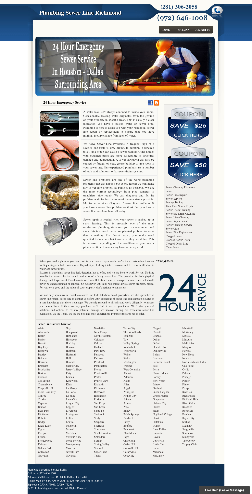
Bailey (127, 410)
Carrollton (129, 440)
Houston (70, 347)
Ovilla (185, 369)
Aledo (126, 380)
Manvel (70, 429)
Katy (68, 373)
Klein (69, 384)
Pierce (97, 369)
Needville (99, 328)
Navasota (71, 455)
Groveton (43, 455)
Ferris (156, 369)
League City (73, 403)
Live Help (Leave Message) (224, 490)
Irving (156, 425)
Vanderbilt (129, 347)
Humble (70, 362)
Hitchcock (71, 339)
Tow (125, 339)
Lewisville (158, 440)
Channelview (45, 384)
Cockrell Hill (130, 448)
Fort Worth (159, 380)
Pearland (99, 362)
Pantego (186, 377)
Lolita (69, 418)
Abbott (127, 373)
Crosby (42, 399)
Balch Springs (131, 414)
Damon (42, 407)
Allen (126, 384)
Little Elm (158, 444)
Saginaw (187, 425)
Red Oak (187, 392)
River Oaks (188, 403)
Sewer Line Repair (176, 195)
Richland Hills (190, 399)
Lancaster (158, 433)
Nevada (186, 351)
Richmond (100, 388)
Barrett (42, 343)
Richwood (99, 392)
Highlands (71, 336)
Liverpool (71, 410)
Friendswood (45, 440)
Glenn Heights (161, 392)
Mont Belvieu (73, 440)
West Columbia (131, 369)
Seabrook (99, 414)
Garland (157, 388)
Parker (186, 380)
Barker (41, 339)
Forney (157, 377)
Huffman (71, 351)
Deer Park (43, 410)
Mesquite (187, 339)
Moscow (70, 448)
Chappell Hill (45, 388)
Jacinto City (72, 365)
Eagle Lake (44, 425)
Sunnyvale (188, 437)
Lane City (71, 399)
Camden (42, 377)
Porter (97, 377)
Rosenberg (100, 395)
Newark (186, 358)
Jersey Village (74, 369)
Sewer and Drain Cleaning (180, 213)
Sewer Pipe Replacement (179, 232)
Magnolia (71, 425)
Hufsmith (71, 354)
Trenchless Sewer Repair (179, 206)
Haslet (156, 407)
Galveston (43, 452)
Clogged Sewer (174, 236)
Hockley (70, 343)
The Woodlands (132, 332)
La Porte (71, 392)
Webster (127, 365)
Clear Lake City (47, 392)
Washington (129, 362)
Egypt (41, 429)
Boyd (126, 437)
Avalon (127, 403)
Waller (127, 354)
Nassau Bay (72, 452)
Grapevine (158, 399)
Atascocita (43, 332)
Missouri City (73, 437)
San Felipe (100, 403)
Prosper (186, 388)
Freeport (42, 433)
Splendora (99, 437)
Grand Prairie (160, 395)
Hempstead (72, 332)
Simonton (99, 429)
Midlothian (188, 343)
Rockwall (187, 410)
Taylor (97, 455)
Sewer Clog (172, 228)
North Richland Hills (194, 362)
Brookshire (44, 369)
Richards (99, 384)
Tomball (128, 336)
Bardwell (128, 418)
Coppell (157, 328)
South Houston (102, 433)
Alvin (41, 328)
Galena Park (45, 448)
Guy (68, 328)
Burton (42, 373)
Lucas (156, 448)
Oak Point (188, 365)
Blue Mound (130, 433)
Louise (69, 422)
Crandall (157, 336)
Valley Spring (131, 343)
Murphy (186, 347)
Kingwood (72, 380)
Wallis (126, 358)
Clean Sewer (173, 247)
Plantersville (101, 373)
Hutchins (158, 422)
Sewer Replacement (177, 221)
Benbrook (128, 429)
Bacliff (41, 336)
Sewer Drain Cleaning (178, 210)
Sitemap (183, 30)
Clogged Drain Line (177, 243)
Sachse (186, 422)
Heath (156, 410)
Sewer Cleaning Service (179, 225)
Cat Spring (44, 380)
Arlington (128, 392)
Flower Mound (161, 373)
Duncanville (159, 351)
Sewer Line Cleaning (177, 217)
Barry (126, 422)
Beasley (42, 354)
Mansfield (158, 452)
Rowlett (186, 414)
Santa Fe (99, 410)
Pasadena (99, 354)
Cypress (42, 403)
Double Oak (159, 347)
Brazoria (42, 362)
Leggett (70, 407)
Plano (185, 384)
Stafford (98, 448)
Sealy (97, 418)
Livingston (72, 414)
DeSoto (157, 343)
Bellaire (42, 358)
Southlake (187, 433)
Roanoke (187, 407)
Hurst (156, 418)
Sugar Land (100, 452)
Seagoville (188, 429)
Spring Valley (101, 444)
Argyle (127, 388)
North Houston (102, 336)
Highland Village (162, 414)
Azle (126, 407)
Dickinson (43, 414)
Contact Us (202, 30)
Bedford (127, 425)
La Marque (72, 388)
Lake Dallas (159, 429)
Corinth (157, 332)
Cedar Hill (129, 444)
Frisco (156, 384)
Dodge (41, 422)
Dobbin (42, 418)
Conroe (42, 395)
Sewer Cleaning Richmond (180, 187)
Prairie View (101, 380)
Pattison (98, 358)
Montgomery (73, 444)
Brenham (43, 365)
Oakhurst (99, 339)
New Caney (100, 332)
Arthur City (129, 395)
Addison (128, 377)
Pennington (100, 365)
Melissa (186, 336)
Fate (155, 365)
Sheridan (99, 425)
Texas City (129, 328)
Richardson (188, 395)
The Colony (188, 440)
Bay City (43, 347)
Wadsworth (129, 351)
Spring (98, 440)
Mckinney (158, 455)
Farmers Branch (161, 362)
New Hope (188, 354)
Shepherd (99, 422)
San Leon (99, 407)
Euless (156, 354)
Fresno (41, 437)
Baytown (43, 351)
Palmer (186, 373)
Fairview (158, 358)
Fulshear (42, 444)
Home (166, 30)
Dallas (156, 339)
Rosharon (99, 399)
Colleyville (129, 452)
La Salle (70, 395)
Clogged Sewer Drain (178, 240)
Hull (68, 358)
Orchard (98, 347)
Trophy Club (189, 444)
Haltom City (160, 403)
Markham (71, 433)
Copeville (128, 455)
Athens (127, 399)
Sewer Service (174, 198)
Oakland (98, 343)
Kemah (70, 377)
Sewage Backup (174, 202)
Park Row (99, 351)
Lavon (156, 437)
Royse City (188, 418)
